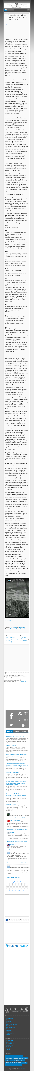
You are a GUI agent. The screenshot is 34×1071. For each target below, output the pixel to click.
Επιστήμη (26, 1058)
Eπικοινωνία (9, 1019)
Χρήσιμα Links (9, 1045)
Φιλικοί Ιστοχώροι (10, 1043)
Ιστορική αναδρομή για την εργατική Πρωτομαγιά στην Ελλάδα (18, 17)
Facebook (8, 1030)
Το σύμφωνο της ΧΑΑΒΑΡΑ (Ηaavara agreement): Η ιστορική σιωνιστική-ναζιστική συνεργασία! (16, 795)
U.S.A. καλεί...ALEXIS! (11, 804)
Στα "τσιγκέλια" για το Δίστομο (12, 772)
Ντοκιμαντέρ (8, 1062)
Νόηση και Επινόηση (16, 1062)
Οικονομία (25, 1062)
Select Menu (5, 10)
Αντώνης (12, 832)
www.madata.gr (8, 620)
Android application (10, 1027)
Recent (12, 877)
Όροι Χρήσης (9, 1021)
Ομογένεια (8, 1046)
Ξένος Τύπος (9, 1042)
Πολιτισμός (22, 628)
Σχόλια (17, 731)
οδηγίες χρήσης (23, 681)
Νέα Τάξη (22, 1060)
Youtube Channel (10, 1033)
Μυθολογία (16, 1060)
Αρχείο (24, 731)
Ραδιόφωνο (9, 1048)
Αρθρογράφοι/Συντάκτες (11, 1024)
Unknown (15, 627)
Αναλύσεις (13, 1056)
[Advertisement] (18, 905)
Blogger (22, 1070)
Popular (17, 877)
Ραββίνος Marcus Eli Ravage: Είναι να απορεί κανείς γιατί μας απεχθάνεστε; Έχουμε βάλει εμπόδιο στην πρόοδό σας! (16, 783)
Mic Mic (12, 814)
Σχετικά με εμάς (9, 1018)
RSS (7, 1028)
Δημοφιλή (10, 731)
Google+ (8, 1034)
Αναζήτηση (28, 10)
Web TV (8, 1025)
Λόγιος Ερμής (22, 1068)
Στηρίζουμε (8, 1049)
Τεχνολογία (19, 1065)
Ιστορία (18, 628)
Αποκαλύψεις (19, 1056)
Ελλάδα (21, 1058)
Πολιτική (7, 1065)
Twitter (7, 1031)
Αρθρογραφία (9, 1058)
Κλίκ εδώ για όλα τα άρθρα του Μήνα (17, 890)
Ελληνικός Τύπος (10, 1040)
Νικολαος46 (13, 844)
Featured (8, 1056)
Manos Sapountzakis (15, 820)
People (8, 877)
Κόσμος (11, 1060)
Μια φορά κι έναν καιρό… (11, 745)
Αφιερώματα (13, 628)
